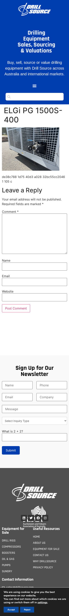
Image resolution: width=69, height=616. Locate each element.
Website (7, 291)
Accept (11, 609)
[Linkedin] (24, 518)
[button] (34, 86)
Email (6, 276)
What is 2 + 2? (12, 431)
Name (6, 260)
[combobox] (35, 97)
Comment (10, 211)
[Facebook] (38, 518)
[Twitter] (31, 518)
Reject (27, 609)
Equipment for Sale (13, 530)
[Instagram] (45, 518)
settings (42, 602)
